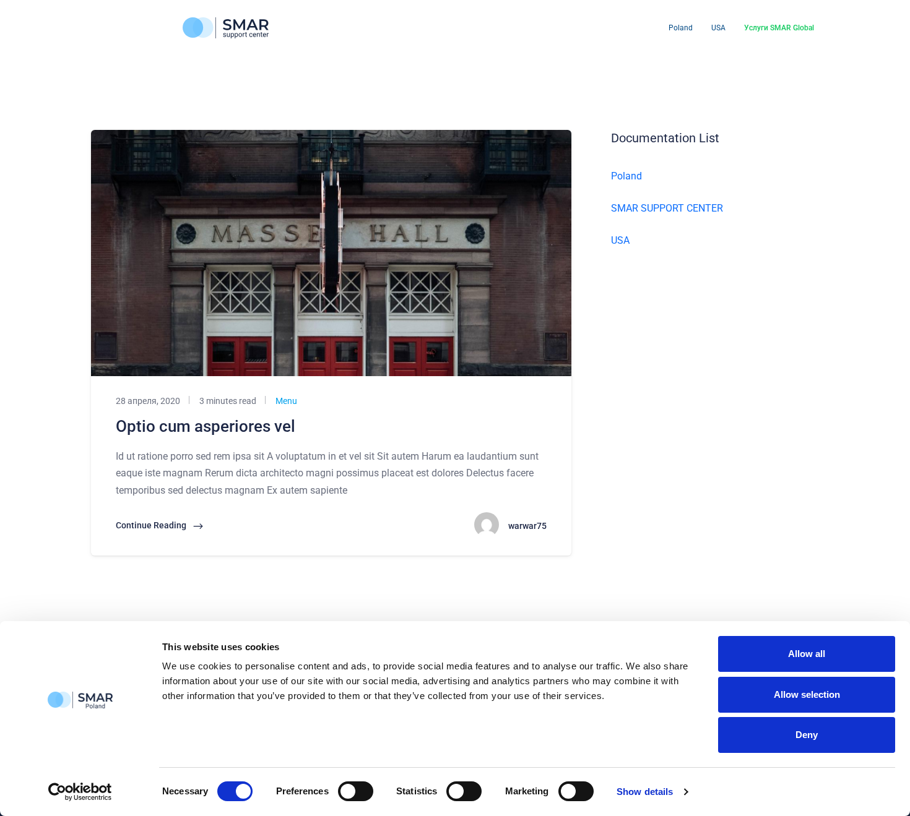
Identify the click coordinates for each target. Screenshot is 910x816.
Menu (285, 401)
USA (718, 28)
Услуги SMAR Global (779, 28)
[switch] (355, 791)
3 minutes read (226, 401)
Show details (645, 791)
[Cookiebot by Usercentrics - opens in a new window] (80, 792)
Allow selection (807, 694)
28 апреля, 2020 (148, 401)
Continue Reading (152, 525)
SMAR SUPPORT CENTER (667, 208)
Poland (681, 28)
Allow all (806, 653)
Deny (806, 734)
